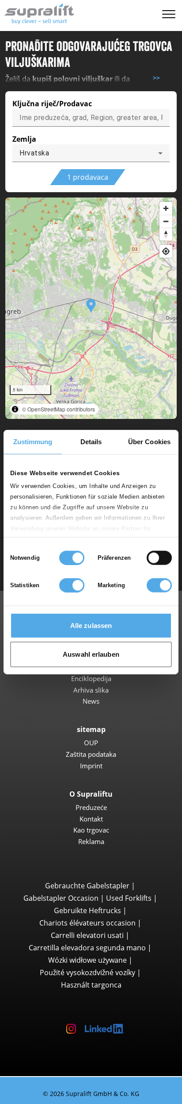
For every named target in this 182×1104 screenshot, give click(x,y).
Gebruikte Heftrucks (87, 910)
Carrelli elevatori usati (87, 935)
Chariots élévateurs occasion (87, 923)
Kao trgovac (91, 829)
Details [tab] (91, 441)
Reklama (91, 841)
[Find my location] (165, 251)
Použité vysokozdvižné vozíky (87, 972)
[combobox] (91, 153)
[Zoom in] (165, 208)
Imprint (91, 765)
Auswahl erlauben (91, 654)
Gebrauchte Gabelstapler (87, 886)
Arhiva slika (91, 690)
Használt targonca (91, 985)
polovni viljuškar (83, 79)
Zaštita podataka (91, 754)
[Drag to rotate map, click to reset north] (165, 234)
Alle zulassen (91, 625)
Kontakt (91, 818)
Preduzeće (91, 807)
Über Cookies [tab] (149, 441)
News (91, 701)
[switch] (159, 557)
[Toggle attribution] (15, 409)
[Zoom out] (165, 221)
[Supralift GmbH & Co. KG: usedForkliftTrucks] (37, 12)
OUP (91, 742)
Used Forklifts (129, 898)
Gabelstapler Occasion (61, 898)
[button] (91, 308)
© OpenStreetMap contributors (58, 409)
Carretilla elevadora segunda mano (87, 948)
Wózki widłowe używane (87, 960)
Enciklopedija (91, 678)
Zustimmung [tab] (33, 441)
